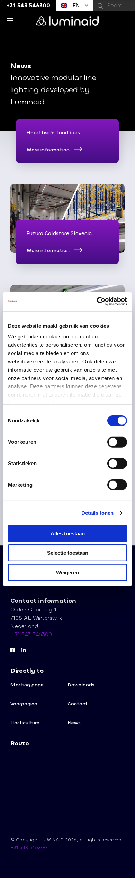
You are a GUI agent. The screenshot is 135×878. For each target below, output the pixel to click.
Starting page (27, 684)
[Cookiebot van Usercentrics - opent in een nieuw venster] (97, 301)
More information (48, 150)
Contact (78, 703)
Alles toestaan (68, 533)
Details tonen (97, 513)
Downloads (81, 684)
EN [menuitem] (75, 5)
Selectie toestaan (67, 553)
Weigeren (67, 572)
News (74, 722)
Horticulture (24, 722)
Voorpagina (23, 703)
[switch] (117, 441)
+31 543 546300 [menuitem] (28, 5)
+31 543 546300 (31, 634)
